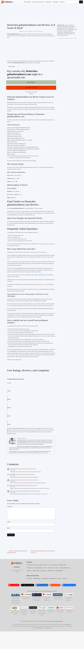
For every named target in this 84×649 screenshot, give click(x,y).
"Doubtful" (31, 213)
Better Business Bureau (36, 284)
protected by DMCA (59, 621)
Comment (9, 506)
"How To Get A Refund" (47, 243)
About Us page (45, 452)
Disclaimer (31, 93)
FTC (44, 284)
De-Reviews (17, 567)
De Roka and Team (13, 468)
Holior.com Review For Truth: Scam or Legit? (27, 468)
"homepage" (20, 214)
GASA (65, 29)
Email (8, 528)
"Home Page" (31, 211)
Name (8, 521)
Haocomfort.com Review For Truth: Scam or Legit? (28, 479)
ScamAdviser (60, 30)
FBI (41, 284)
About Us (63, 35)
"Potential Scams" (48, 213)
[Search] (81, 2)
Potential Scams (40, 31)
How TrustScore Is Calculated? (31, 91)
